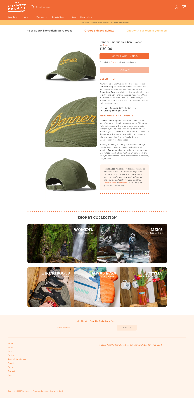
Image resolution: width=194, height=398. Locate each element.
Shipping (114, 62)
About (11, 347)
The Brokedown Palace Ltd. (30, 391)
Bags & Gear (58, 17)
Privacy (11, 367)
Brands (11, 17)
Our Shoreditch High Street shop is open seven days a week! (97, 22)
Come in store (110, 182)
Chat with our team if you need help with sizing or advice (140, 30)
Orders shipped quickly (76, 30)
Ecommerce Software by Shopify (52, 391)
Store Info (85, 17)
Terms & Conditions (17, 359)
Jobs (10, 375)
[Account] (176, 7)
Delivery (12, 355)
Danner (106, 45)
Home (10, 343)
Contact (11, 371)
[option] (97, 22)
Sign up (127, 327)
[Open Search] (32, 7)
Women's (40, 17)
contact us (123, 182)
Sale (74, 17)
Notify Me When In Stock (124, 56)
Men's (25, 17)
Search (11, 363)
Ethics (10, 351)
